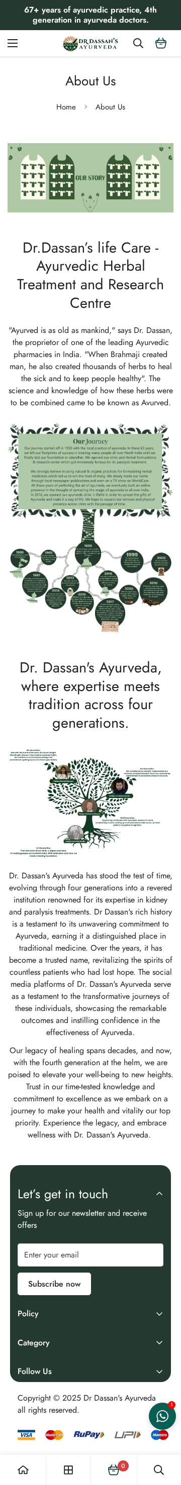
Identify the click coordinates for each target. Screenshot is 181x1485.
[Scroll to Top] (163, 1432)
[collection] (68, 1470)
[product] (23, 1470)
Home (66, 106)
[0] (160, 43)
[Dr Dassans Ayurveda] (90, 43)
